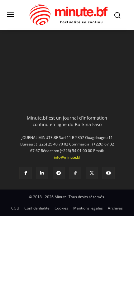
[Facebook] (25, 173)
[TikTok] (75, 173)
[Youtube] (108, 173)
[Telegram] (59, 173)
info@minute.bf (67, 157)
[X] (92, 173)
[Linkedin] (42, 173)
